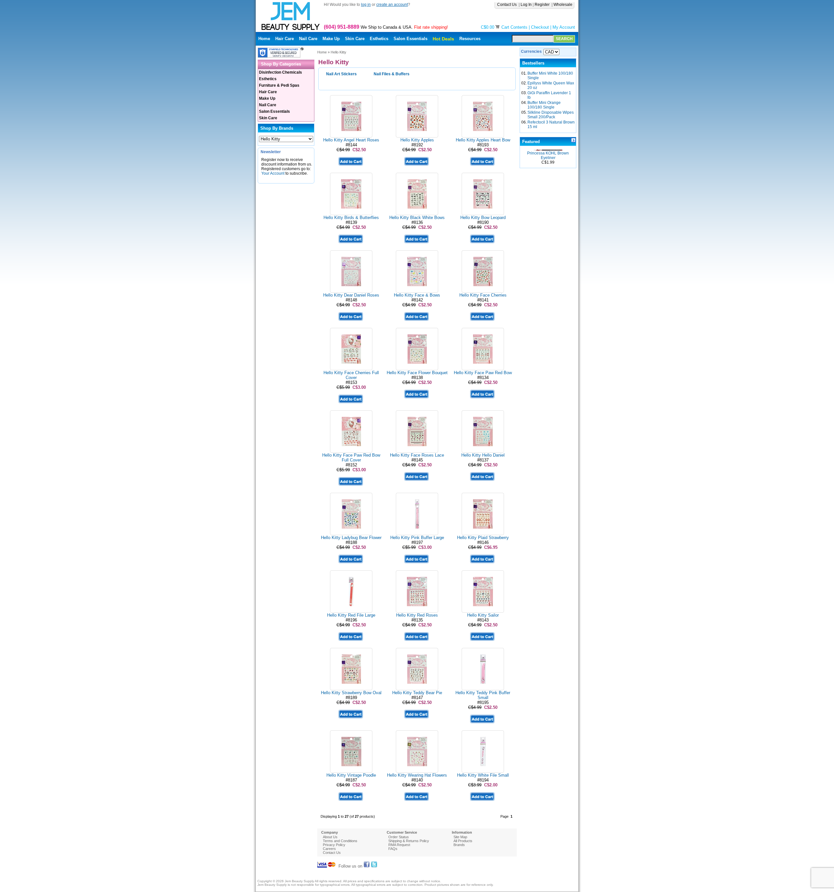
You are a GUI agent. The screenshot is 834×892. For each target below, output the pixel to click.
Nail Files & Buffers (392, 74)
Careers (329, 849)
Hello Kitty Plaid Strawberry (483, 537)
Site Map (460, 837)
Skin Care (355, 38)
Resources (470, 38)
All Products (462, 841)
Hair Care (284, 38)
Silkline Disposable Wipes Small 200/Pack (550, 114)
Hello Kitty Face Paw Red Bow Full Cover (351, 457)
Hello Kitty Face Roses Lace (417, 455)
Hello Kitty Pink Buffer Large (417, 537)
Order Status (398, 837)
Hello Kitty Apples (417, 140)
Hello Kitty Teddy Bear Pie (417, 692)
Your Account (272, 173)
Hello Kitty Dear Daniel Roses (351, 295)
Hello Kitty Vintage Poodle (351, 775)
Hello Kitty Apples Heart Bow (483, 140)
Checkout (540, 27)
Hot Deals (443, 38)
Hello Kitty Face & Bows (417, 295)
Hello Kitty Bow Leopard (483, 217)
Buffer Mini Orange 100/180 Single (544, 105)
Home (264, 38)
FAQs (392, 849)
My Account (564, 27)
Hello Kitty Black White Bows (417, 217)
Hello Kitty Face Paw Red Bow (483, 372)
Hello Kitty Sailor (483, 615)
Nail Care (308, 38)
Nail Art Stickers (341, 74)
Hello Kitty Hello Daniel (483, 455)
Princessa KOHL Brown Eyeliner (548, 155)
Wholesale (563, 4)
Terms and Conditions (340, 841)
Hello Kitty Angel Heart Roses (351, 140)
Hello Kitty (338, 52)
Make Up (331, 38)
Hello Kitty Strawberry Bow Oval (351, 692)
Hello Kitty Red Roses (417, 615)
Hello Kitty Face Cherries (483, 295)
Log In (526, 4)
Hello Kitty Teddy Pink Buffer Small (482, 695)
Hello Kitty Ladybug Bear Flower (351, 537)
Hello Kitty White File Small (483, 775)
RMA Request (399, 845)
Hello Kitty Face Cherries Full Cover (351, 375)
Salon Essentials (410, 38)
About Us (330, 837)
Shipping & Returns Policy (408, 841)
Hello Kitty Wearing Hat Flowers (417, 775)
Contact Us (507, 4)
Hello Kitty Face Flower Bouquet (417, 372)
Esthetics (379, 38)
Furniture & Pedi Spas (279, 85)
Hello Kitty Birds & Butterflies (351, 217)
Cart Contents (514, 27)
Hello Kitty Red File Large (351, 615)
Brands (459, 845)
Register (543, 4)
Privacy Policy (334, 845)
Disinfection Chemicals (280, 72)
